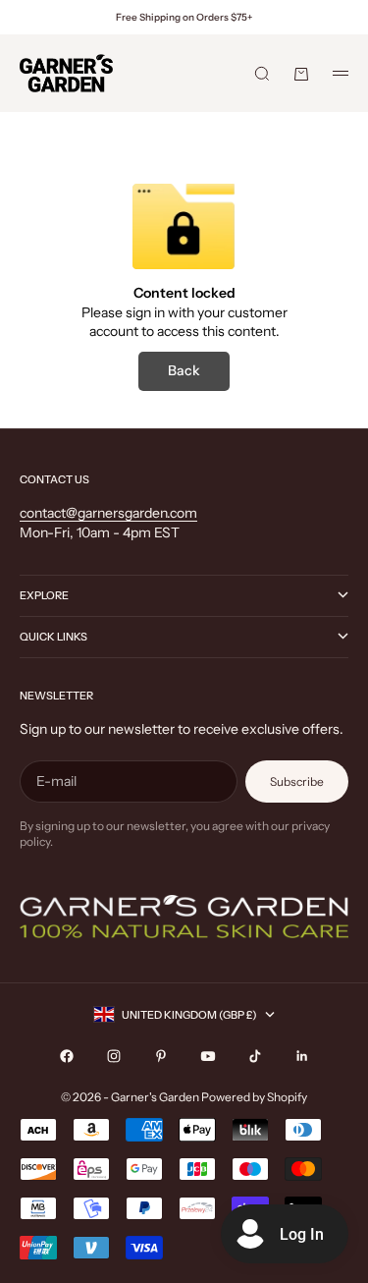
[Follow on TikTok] (255, 1056)
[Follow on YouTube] (208, 1056)
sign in (145, 312)
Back (184, 370)
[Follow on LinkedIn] (302, 1056)
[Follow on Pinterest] (161, 1056)
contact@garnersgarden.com (108, 513)
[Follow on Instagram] (114, 1056)
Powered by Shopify (254, 1096)
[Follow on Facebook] (67, 1056)
